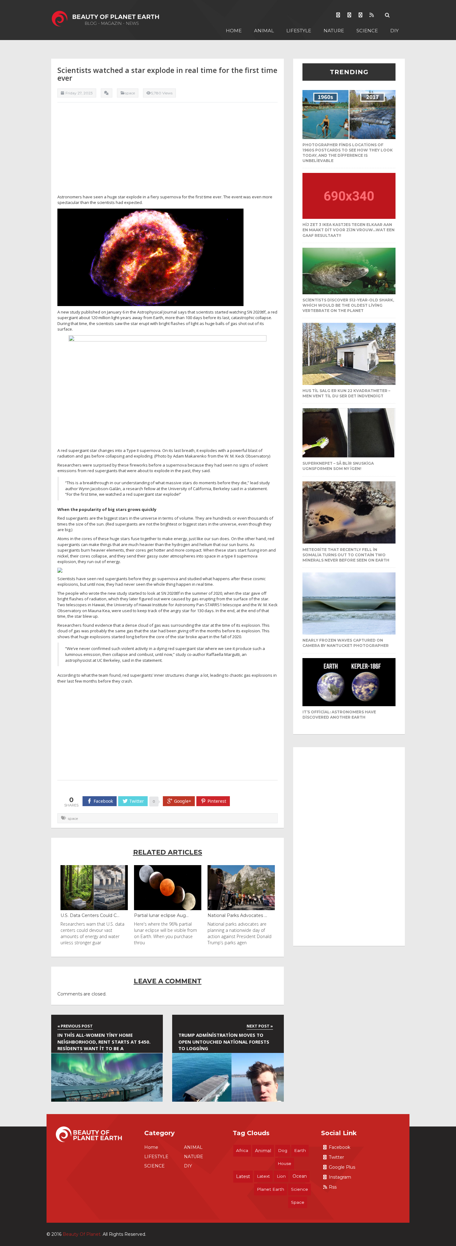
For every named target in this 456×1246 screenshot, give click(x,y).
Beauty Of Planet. (82, 1234)
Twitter (336, 1157)
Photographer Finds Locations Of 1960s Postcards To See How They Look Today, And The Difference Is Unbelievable (347, 152)
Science (299, 1189)
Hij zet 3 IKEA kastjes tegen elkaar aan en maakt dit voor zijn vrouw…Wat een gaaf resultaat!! (348, 229)
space (73, 818)
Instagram (340, 1177)
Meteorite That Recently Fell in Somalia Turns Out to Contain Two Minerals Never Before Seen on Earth (345, 554)
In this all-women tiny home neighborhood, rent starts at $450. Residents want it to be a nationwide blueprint (103, 1042)
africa (242, 1150)
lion (281, 1176)
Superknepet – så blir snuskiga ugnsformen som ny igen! (338, 466)
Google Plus (342, 1167)
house (284, 1163)
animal (263, 1150)
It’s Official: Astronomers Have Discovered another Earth (339, 715)
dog (282, 1150)
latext (263, 1176)
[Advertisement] (167, 150)
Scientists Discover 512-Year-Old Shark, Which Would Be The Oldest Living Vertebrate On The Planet (348, 305)
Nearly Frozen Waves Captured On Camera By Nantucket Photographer (345, 643)
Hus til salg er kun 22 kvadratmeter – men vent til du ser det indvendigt (346, 393)
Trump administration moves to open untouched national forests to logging (223, 1041)
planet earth (270, 1189)
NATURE (334, 31)
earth (300, 1150)
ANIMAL (264, 31)
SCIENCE (367, 31)
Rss (333, 1187)
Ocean (300, 1176)
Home (234, 31)
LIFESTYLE (298, 31)
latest (243, 1176)
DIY (394, 31)
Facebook (339, 1147)
